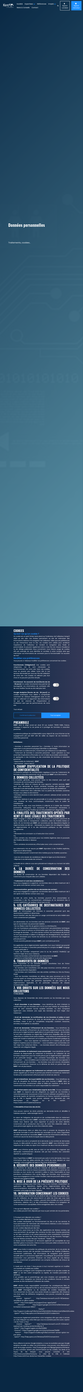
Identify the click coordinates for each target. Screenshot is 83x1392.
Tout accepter (55, 715)
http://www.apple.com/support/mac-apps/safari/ (38, 1303)
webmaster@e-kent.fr (35, 1113)
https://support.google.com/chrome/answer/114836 (40, 1330)
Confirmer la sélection (27, 715)
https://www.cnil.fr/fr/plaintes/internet (27, 1103)
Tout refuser (18, 709)
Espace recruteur (76, 7)
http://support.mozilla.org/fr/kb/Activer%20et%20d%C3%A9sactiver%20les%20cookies (44, 1311)
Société (20, 4)
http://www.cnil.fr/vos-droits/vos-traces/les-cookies (32, 1356)
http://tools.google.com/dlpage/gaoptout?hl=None (51, 1347)
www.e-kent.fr (29, 763)
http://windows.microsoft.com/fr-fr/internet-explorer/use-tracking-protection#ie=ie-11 (42, 1325)
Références (41, 4)
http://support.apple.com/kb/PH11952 (34, 1328)
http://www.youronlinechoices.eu (25, 1354)
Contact (35, 7)
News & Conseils (23, 7)
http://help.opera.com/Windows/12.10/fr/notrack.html (40, 1337)
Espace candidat (65, 7)
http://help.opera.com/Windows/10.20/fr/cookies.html (40, 1313)
